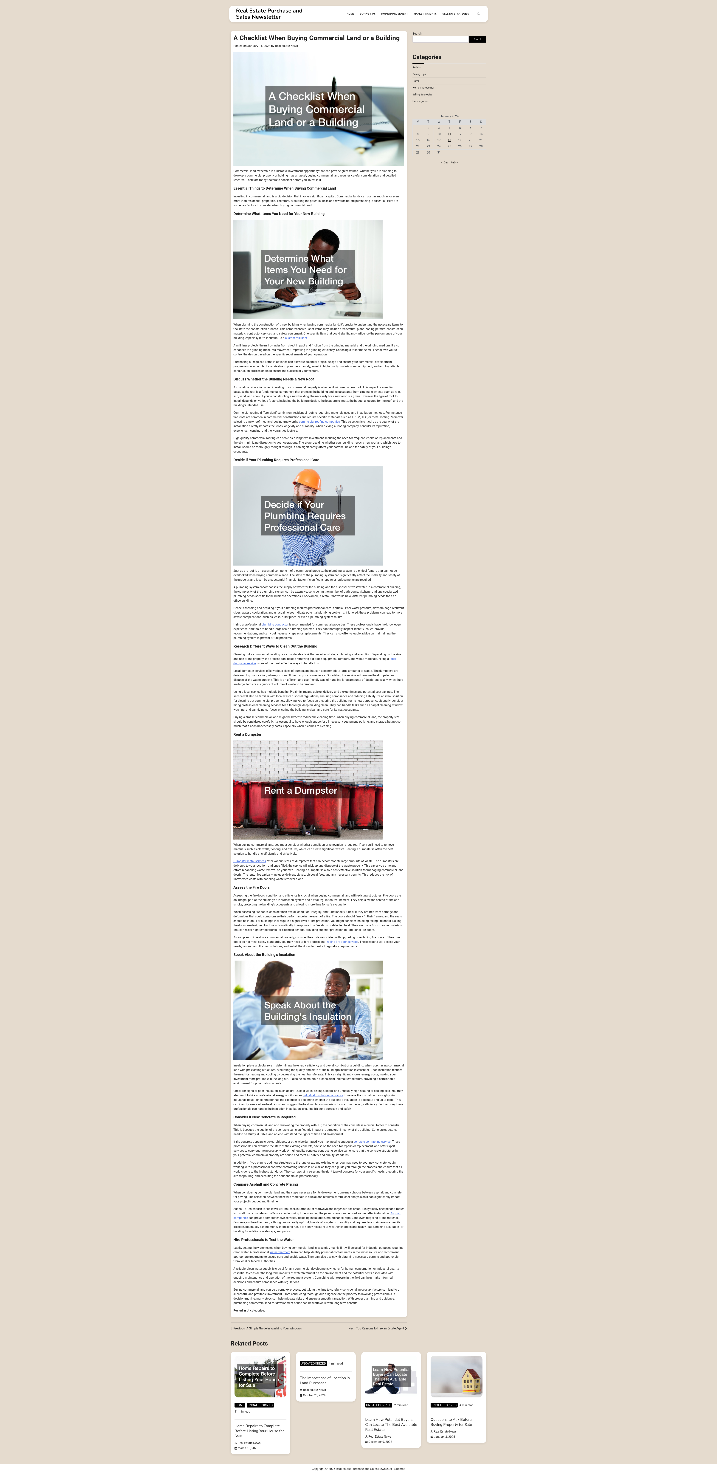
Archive (416, 67)
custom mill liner (296, 338)
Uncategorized (256, 1310)
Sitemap (399, 1469)
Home (350, 13)
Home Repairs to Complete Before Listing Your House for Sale (259, 1431)
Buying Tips (368, 13)
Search (417, 33)
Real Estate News (286, 46)
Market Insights (425, 13)
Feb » (454, 162)
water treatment (280, 1252)
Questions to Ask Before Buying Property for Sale (451, 1422)
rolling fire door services (342, 942)
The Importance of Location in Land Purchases (325, 1380)
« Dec (444, 162)
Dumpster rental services (249, 861)
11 (449, 134)
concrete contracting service (372, 1141)
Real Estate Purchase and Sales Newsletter (269, 14)
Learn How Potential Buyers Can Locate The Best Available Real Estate (391, 1424)
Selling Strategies (455, 13)
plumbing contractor (275, 624)
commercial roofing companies (319, 421)
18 (449, 140)
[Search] (478, 14)
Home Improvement (394, 13)
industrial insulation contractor (323, 1095)
